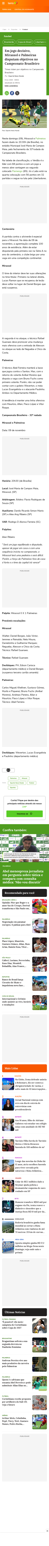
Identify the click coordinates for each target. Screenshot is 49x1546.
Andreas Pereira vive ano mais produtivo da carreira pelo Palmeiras (15, 1363)
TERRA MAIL (6, 9)
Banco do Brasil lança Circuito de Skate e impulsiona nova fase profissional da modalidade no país (15, 982)
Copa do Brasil (24, 42)
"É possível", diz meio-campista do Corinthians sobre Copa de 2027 (14, 1325)
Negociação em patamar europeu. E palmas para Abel (16, 923)
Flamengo (17, 171)
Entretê (18, 1117)
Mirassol (24, 778)
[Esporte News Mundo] (8, 770)
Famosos (18, 1158)
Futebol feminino (9, 1319)
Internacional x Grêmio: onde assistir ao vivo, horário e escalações (16, 1001)
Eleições (18, 1076)
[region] (24, 1539)
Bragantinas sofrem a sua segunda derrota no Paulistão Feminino (14, 1344)
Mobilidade (19, 1219)
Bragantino (7, 1339)
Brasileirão (9, 42)
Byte (16, 1199)
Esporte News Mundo (17, 783)
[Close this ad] (47, 1531)
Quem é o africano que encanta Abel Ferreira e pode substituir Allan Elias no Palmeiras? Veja (16, 1382)
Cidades (18, 1178)
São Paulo (6, 958)
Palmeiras (40, 138)
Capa (5, 29)
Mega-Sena (19, 1240)
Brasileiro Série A (9, 900)
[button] (3, 3)
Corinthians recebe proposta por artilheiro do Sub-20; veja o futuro (16, 1402)
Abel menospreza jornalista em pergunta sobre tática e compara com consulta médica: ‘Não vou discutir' (23, 876)
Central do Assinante (24, 9)
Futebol (25, 29)
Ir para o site (13, 3)
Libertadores (41, 42)
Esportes (14, 29)
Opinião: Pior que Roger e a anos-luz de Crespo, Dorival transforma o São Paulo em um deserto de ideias (16, 905)
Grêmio (5, 1415)
